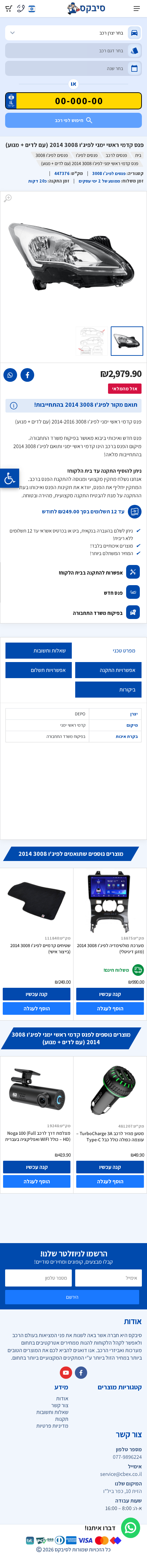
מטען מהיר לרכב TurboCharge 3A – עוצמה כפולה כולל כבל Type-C (110, 1136)
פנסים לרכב (116, 155)
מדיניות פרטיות (52, 1425)
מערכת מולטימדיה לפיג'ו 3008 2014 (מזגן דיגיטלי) (110, 948)
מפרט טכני (124, 650)
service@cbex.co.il (121, 1474)
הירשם (72, 1297)
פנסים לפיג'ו (87, 155)
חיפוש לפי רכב (69, 120)
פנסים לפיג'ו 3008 (52, 155)
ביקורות (127, 689)
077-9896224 (127, 1457)
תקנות (61, 1419)
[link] (27, 375)
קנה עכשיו (37, 994)
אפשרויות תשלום (48, 670)
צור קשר (59, 1405)
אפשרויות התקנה (117, 670)
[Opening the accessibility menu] (9, 478)
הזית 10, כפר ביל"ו (122, 1491)
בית (138, 155)
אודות (62, 1398)
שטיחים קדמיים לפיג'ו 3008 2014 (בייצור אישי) (40, 948)
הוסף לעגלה (37, 1008)
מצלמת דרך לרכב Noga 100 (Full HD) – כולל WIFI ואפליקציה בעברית (37, 1136)
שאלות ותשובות (50, 650)
